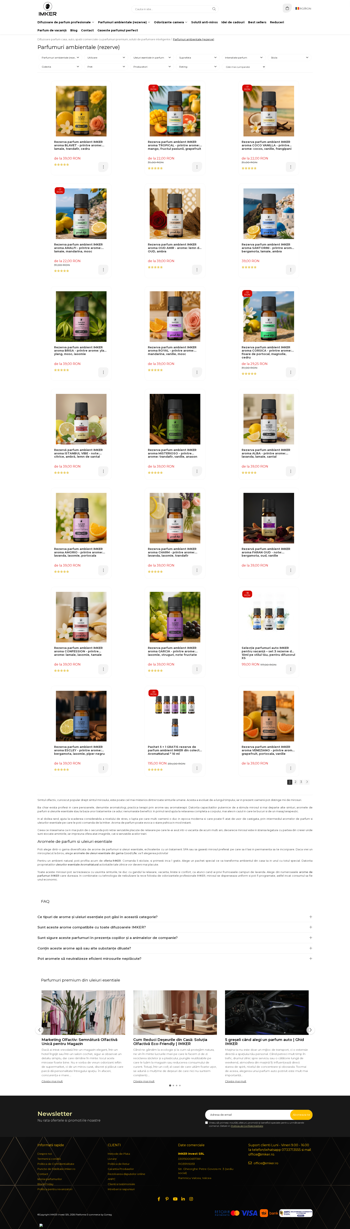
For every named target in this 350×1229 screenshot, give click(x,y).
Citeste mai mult (52, 1081)
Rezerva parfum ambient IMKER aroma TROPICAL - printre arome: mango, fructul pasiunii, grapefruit (174, 145)
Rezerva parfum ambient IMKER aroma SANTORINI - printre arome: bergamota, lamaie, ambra (268, 248)
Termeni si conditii (49, 1158)
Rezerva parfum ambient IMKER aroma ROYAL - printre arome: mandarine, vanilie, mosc (172, 351)
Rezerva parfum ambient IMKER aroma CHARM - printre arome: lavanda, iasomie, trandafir (172, 552)
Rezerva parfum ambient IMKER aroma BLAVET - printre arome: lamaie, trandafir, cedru (78, 145)
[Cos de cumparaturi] (287, 8)
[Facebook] (159, 1199)
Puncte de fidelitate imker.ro (56, 1169)
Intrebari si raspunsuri (121, 1189)
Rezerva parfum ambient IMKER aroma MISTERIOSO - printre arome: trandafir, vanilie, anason (172, 453)
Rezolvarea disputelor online (126, 1174)
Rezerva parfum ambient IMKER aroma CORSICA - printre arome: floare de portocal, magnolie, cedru (266, 352)
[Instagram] (191, 1199)
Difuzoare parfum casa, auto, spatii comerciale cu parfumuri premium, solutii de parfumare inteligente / (104, 39)
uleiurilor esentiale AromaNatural (77, 864)
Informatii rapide (50, 1145)
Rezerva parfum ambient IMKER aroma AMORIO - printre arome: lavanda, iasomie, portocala (78, 552)
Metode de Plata (119, 1153)
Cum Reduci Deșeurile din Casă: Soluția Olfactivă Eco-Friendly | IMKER (170, 1042)
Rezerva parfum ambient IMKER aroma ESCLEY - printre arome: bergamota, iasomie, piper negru (79, 750)
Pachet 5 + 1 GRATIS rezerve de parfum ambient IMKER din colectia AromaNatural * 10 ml (175, 750)
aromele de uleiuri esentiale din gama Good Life (105, 853)
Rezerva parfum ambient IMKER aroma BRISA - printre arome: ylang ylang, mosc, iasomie (81, 351)
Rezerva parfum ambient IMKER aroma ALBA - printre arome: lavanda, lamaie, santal (266, 453)
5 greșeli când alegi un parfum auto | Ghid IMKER (264, 1042)
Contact (87, 30)
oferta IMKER (112, 860)
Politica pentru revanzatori (54, 1189)
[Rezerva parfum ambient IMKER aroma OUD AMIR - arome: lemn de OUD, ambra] (175, 214)
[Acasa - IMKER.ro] (62, 9)
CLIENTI (114, 1145)
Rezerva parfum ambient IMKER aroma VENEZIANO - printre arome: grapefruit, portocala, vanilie (268, 750)
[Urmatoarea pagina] (306, 782)
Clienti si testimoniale (121, 1184)
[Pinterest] (167, 1199)
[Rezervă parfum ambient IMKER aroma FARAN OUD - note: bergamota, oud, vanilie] (269, 518)
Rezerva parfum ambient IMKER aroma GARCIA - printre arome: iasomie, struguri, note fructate (172, 651)
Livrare (112, 1158)
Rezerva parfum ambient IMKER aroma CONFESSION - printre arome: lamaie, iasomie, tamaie (78, 651)
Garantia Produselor (121, 1169)
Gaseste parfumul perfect (117, 30)
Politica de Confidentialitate (247, 1125)
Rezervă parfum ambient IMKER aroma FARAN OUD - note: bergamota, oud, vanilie (266, 552)
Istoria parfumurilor (49, 1179)
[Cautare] (214, 9)
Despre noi (44, 1153)
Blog (73, 30)
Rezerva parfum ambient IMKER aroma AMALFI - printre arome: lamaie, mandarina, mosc (78, 248)
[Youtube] (175, 1199)
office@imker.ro (265, 1163)
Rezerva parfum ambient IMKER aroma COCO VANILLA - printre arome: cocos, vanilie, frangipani (266, 145)
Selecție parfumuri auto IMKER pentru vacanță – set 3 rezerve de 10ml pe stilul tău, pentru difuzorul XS (268, 653)
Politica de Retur (119, 1163)
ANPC (111, 1179)
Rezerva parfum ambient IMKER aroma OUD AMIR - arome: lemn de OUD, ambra (174, 248)
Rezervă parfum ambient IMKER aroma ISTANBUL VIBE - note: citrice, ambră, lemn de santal (78, 453)
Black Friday (45, 1184)
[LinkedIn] (183, 1199)
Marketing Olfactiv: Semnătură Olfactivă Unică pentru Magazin (79, 1042)
